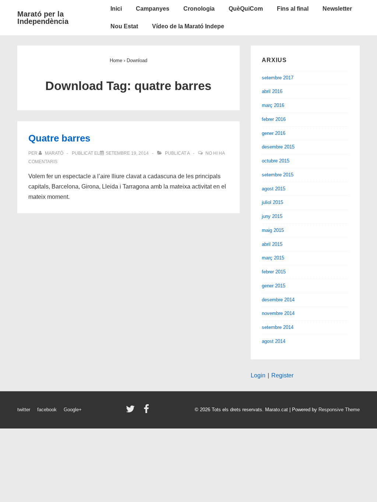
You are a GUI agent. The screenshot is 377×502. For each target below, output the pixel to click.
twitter (23, 409)
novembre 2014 (278, 313)
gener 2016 (273, 133)
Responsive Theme (339, 409)
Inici (116, 9)
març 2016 (273, 105)
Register (282, 375)
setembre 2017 (277, 77)
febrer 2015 (274, 272)
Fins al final (293, 9)
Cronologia (199, 9)
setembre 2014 (277, 327)
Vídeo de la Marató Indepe (188, 26)
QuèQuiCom (246, 9)
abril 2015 (272, 244)
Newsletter (337, 9)
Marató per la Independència (42, 17)
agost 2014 (273, 341)
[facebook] (147, 411)
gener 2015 (273, 285)
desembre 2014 (278, 299)
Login (258, 375)
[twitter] (132, 411)
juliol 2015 (272, 202)
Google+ (73, 409)
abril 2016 (272, 91)
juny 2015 (272, 216)
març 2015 (273, 258)
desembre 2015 (278, 147)
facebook (47, 409)
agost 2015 (273, 188)
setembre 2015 (277, 175)
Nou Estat (124, 26)
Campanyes (152, 9)
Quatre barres (59, 138)
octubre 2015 (275, 161)
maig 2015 (273, 230)
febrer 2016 (274, 119)
